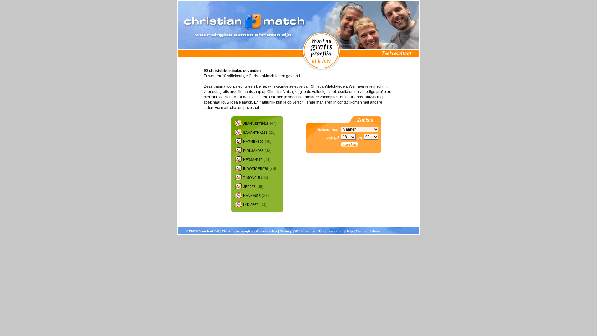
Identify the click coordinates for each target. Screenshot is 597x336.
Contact (362, 231)
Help (349, 231)
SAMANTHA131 (255, 132)
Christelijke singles (237, 231)
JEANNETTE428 (256, 123)
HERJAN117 (252, 159)
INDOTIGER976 (255, 168)
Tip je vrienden (330, 231)
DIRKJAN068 (253, 150)
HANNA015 (252, 196)
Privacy (286, 231)
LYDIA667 (250, 205)
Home (376, 231)
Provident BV (208, 231)
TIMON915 (251, 178)
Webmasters (304, 231)
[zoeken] (349, 144)
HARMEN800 (253, 141)
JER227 (249, 187)
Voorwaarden (266, 231)
